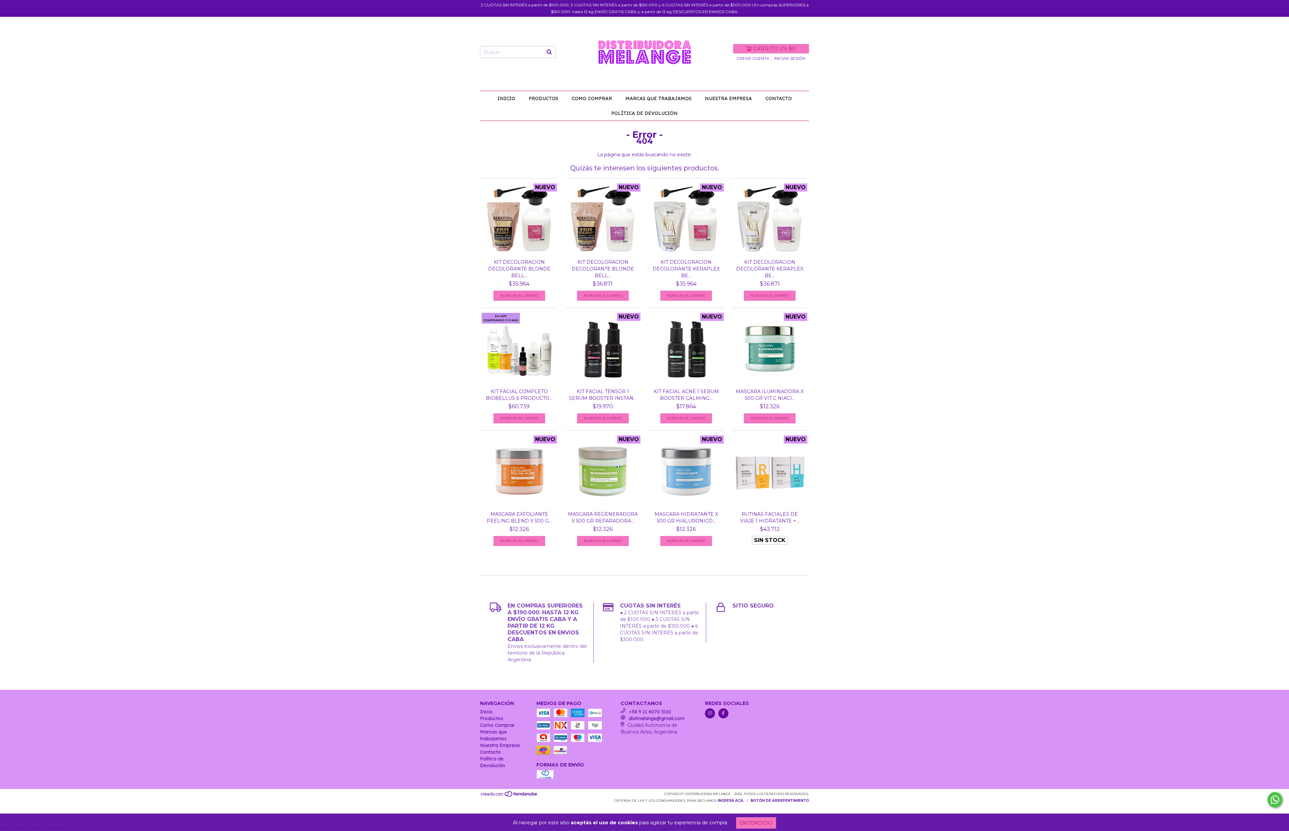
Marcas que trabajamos (658, 98)
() (774, 49)
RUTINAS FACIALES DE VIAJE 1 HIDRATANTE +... (769, 517)
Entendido (756, 823)
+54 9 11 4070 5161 (650, 712)
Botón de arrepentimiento (780, 800)
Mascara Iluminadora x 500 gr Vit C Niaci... (770, 394)
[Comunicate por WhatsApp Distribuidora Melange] (1275, 799)
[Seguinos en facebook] (723, 713)
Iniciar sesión (789, 58)
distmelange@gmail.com (656, 718)
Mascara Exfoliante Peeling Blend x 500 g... (519, 517)
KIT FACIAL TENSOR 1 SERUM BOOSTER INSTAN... (602, 394)
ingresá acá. (731, 800)
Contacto (778, 98)
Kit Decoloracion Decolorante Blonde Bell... (519, 269)
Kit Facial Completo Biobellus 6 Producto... (519, 394)
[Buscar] (549, 52)
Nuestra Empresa (728, 98)
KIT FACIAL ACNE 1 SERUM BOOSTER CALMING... (686, 394)
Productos (543, 98)
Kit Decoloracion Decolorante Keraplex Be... (686, 269)
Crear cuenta (752, 58)
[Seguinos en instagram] (710, 713)
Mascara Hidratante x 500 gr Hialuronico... (686, 517)
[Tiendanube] (509, 796)
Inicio (506, 98)
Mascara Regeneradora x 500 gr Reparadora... (603, 517)
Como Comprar (592, 98)
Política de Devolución (644, 113)
